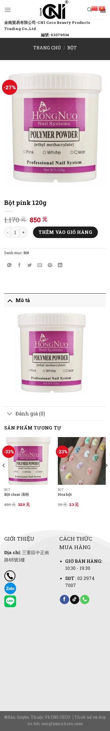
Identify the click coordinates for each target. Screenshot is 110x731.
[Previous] (4, 477)
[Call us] (84, 599)
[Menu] (7, 10)
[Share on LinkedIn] (60, 265)
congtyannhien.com (62, 723)
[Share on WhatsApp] (9, 265)
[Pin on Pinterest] (50, 265)
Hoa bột (65, 494)
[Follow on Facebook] (64, 599)
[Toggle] (9, 300)
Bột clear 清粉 (16, 494)
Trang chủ (47, 48)
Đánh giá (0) (30, 413)
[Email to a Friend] (40, 265)
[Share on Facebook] (19, 265)
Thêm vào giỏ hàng (65, 232)
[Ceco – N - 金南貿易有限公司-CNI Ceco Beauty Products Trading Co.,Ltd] (54, 10)
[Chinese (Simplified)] (94, 8)
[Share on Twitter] (29, 265)
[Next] (106, 477)
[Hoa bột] (82, 461)
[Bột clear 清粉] (28, 461)
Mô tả (23, 300)
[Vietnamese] (102, 8)
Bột (72, 48)
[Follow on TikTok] (74, 599)
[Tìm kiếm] (89, 9)
